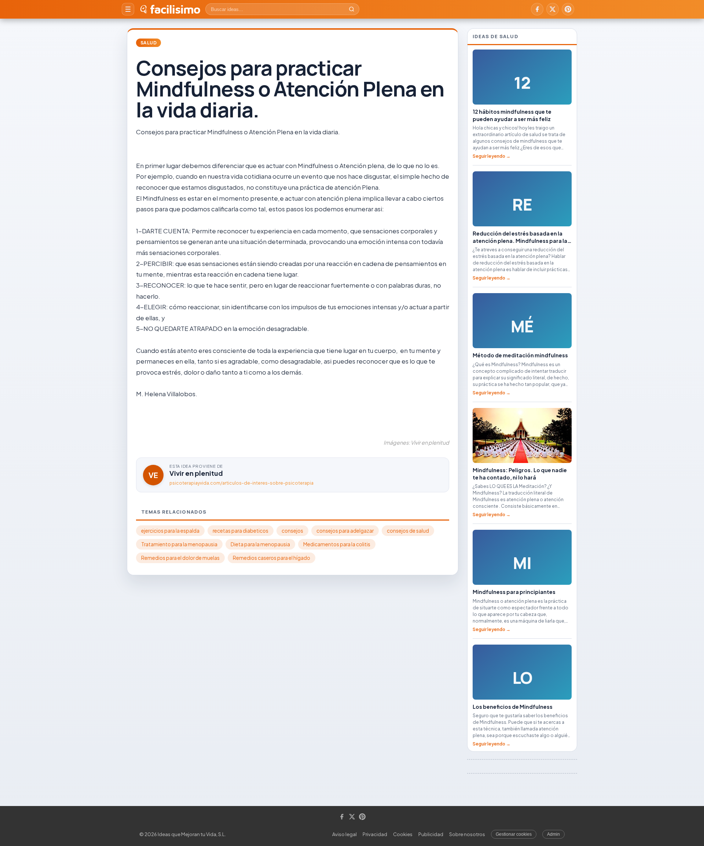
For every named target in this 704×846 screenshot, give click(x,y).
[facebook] (537, 9)
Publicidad (430, 834)
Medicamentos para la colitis (336, 544)
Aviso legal (344, 834)
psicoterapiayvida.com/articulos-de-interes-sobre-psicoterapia (241, 483)
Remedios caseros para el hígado (271, 558)
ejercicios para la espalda (170, 531)
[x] (552, 9)
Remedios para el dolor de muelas (180, 558)
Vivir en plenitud (196, 473)
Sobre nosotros (467, 834)
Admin (553, 834)
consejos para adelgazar (345, 531)
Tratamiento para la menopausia (179, 544)
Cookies (402, 834)
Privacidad (375, 834)
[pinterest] (568, 9)
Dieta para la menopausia (260, 544)
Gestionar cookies (514, 834)
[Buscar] (351, 9)
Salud (148, 42)
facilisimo (175, 9)
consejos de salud (408, 531)
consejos (292, 531)
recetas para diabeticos (240, 531)
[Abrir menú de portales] (128, 9)
